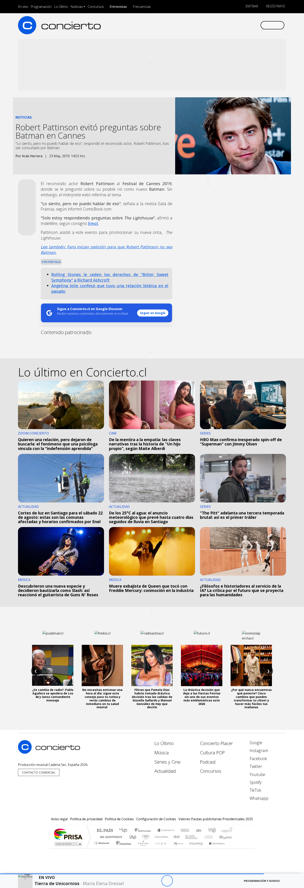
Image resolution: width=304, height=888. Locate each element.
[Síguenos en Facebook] (223, 25)
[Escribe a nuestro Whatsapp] (257, 25)
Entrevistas (118, 6)
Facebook (258, 758)
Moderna (122, 848)
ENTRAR (251, 6)
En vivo (23, 6)
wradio (145, 836)
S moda (177, 848)
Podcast (208, 762)
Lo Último (61, 6)
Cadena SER (185, 830)
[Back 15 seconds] (155, 881)
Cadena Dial (212, 836)
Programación (41, 6)
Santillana (144, 830)
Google (255, 742)
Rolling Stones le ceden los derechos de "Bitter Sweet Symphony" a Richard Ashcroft (109, 277)
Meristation (214, 848)
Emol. (93, 223)
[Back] (144, 881)
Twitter (255, 766)
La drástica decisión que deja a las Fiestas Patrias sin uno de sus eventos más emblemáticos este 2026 (201, 697)
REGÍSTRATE (275, 6)
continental (176, 836)
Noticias (77, 6)
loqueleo (194, 848)
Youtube (257, 774)
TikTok (255, 790)
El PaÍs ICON (160, 848)
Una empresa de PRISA (68, 834)
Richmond (102, 848)
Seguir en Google (152, 313)
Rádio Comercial (233, 848)
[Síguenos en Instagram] (216, 25)
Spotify (255, 782)
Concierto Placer (216, 743)
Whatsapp (258, 798)
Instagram (258, 750)
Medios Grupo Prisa (68, 844)
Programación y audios (261, 881)
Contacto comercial (38, 772)
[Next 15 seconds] (178, 881)
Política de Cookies (119, 819)
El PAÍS (105, 830)
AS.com (198, 830)
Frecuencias (142, 6)
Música (161, 752)
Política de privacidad (86, 819)
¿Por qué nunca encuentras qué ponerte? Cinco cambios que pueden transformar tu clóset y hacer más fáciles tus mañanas (251, 698)
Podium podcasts (102, 842)
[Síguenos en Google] (209, 25)
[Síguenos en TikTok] (250, 25)
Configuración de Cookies (156, 819)
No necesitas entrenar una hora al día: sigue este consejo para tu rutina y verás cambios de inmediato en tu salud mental (102, 698)
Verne (200, 836)
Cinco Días (161, 836)
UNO (133, 836)
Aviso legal (59, 819)
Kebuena (227, 836)
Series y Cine (167, 762)
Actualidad (165, 771)
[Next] (189, 881)
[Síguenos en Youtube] (236, 25)
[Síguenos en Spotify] (243, 25)
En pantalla (52, 262)
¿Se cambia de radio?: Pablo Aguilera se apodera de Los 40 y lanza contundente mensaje (52, 695)
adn (211, 830)
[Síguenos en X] (230, 25)
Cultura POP (212, 752)
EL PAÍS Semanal (188, 836)
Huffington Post (110, 836)
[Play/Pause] (167, 881)
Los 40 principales (124, 830)
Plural (142, 848)
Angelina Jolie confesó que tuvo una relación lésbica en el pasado (109, 288)
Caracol (227, 830)
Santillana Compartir (166, 830)
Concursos (96, 6)
